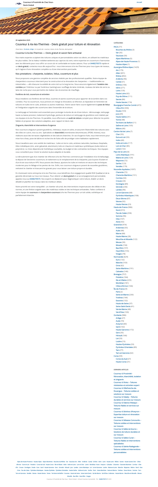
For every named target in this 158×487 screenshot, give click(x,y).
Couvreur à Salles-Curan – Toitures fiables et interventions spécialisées (127, 441)
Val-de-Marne (121, 309)
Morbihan (120, 283)
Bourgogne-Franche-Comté (125, 105)
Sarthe (118, 163)
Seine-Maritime (122, 268)
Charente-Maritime (124, 175)
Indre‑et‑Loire (121, 143)
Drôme (119, 85)
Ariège (32, 49)
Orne (118, 265)
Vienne (119, 201)
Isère (118, 87)
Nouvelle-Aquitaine (122, 169)
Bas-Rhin (119, 248)
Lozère (119, 341)
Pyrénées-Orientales (124, 347)
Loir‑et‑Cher (121, 146)
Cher (118, 134)
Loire (118, 90)
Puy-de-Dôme (121, 96)
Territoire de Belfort (124, 122)
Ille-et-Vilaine (121, 280)
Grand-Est (118, 224)
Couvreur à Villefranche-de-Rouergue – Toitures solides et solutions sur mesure (126, 391)
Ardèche (119, 79)
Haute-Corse (121, 362)
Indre (118, 140)
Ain (117, 70)
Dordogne (120, 184)
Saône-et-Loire (122, 125)
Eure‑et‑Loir (121, 137)
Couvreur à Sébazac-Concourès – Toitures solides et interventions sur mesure (127, 423)
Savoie (118, 99)
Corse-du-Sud (121, 359)
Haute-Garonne (122, 329)
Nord (118, 210)
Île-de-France (119, 289)
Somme (119, 216)
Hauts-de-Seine (122, 303)
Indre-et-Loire (72, 464)
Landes (119, 189)
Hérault (119, 335)
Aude (118, 321)
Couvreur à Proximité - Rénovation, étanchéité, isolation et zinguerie (127, 376)
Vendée (119, 166)
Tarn (118, 350)
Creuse (119, 181)
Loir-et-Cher (80, 464)
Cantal (118, 82)
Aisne (118, 222)
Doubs (118, 111)
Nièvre (119, 128)
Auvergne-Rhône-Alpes (123, 67)
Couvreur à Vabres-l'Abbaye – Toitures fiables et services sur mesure (126, 405)
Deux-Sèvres (121, 198)
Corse (116, 356)
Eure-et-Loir (25, 464)
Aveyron (119, 324)
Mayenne (120, 160)
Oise (118, 219)
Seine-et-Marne (122, 294)
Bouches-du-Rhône (124, 49)
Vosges (119, 254)
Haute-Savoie (121, 102)
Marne (118, 233)
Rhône (118, 76)
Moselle (119, 245)
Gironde (119, 187)
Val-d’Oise (120, 312)
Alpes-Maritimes (123, 58)
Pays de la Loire (120, 152)
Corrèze (119, 178)
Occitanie (26, 49)
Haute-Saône (73, 470)
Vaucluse (119, 55)
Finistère (119, 277)
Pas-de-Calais (121, 213)
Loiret (118, 149)
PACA (116, 47)
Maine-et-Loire (122, 157)
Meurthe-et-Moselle (124, 239)
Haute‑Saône (121, 117)
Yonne (118, 119)
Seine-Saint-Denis (123, 306)
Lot (117, 338)
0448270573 (95, 63)
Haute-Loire (121, 93)
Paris (118, 292)
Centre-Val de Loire (122, 131)
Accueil (139, 2)
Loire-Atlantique (122, 155)
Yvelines (119, 297)
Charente (120, 172)
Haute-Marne (121, 236)
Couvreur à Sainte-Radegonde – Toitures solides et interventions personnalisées (127, 449)
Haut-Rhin (120, 251)
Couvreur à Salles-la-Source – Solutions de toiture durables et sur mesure (127, 432)
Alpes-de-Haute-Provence (126, 61)
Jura (117, 114)
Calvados (119, 271)
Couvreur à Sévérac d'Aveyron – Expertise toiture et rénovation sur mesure (127, 414)
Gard (118, 327)
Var (117, 52)
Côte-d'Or (120, 108)
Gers (118, 332)
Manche (119, 262)
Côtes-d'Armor (122, 286)
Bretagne (117, 274)
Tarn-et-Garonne (123, 353)
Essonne (119, 300)
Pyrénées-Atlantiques (125, 195)
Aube (118, 230)
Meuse (119, 242)
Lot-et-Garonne (122, 192)
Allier (118, 73)
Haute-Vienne (121, 204)
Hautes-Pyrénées (123, 344)
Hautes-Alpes (121, 64)
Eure (118, 259)
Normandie (118, 257)
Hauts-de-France (121, 207)
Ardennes (120, 227)
